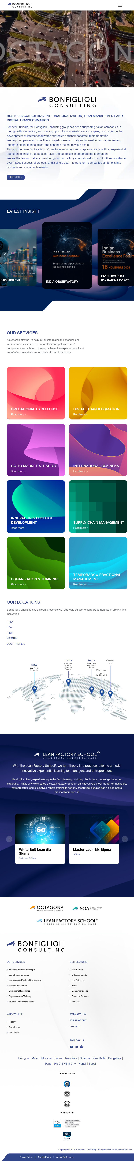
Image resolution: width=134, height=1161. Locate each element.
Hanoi (82, 1064)
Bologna (23, 1058)
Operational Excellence (19, 991)
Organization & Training (20, 996)
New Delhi (98, 1058)
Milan (35, 1058)
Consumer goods (80, 991)
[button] (129, 255)
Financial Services (80, 996)
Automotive (77, 969)
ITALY (10, 622)
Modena (46, 1058)
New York (71, 1058)
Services (76, 1001)
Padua (58, 1058)
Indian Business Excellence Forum (115, 277)
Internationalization (18, 985)
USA (9, 627)
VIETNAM (12, 638)
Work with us (78, 1014)
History (12, 1022)
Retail (74, 985)
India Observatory (62, 281)
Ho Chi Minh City (65, 1064)
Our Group (14, 1032)
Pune (48, 1064)
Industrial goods (79, 975)
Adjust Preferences (65, 1157)
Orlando (85, 1058)
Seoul (92, 1064)
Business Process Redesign (22, 969)
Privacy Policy (26, 1157)
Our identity (14, 1027)
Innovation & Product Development (25, 980)
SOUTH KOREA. (16, 644)
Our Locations (23, 602)
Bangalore (114, 1058)
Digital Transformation (19, 975)
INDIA (10, 633)
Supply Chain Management (21, 1001)
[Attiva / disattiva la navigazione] (120, 5)
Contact (75, 1026)
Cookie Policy (44, 1157)
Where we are (78, 1020)
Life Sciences (78, 980)
